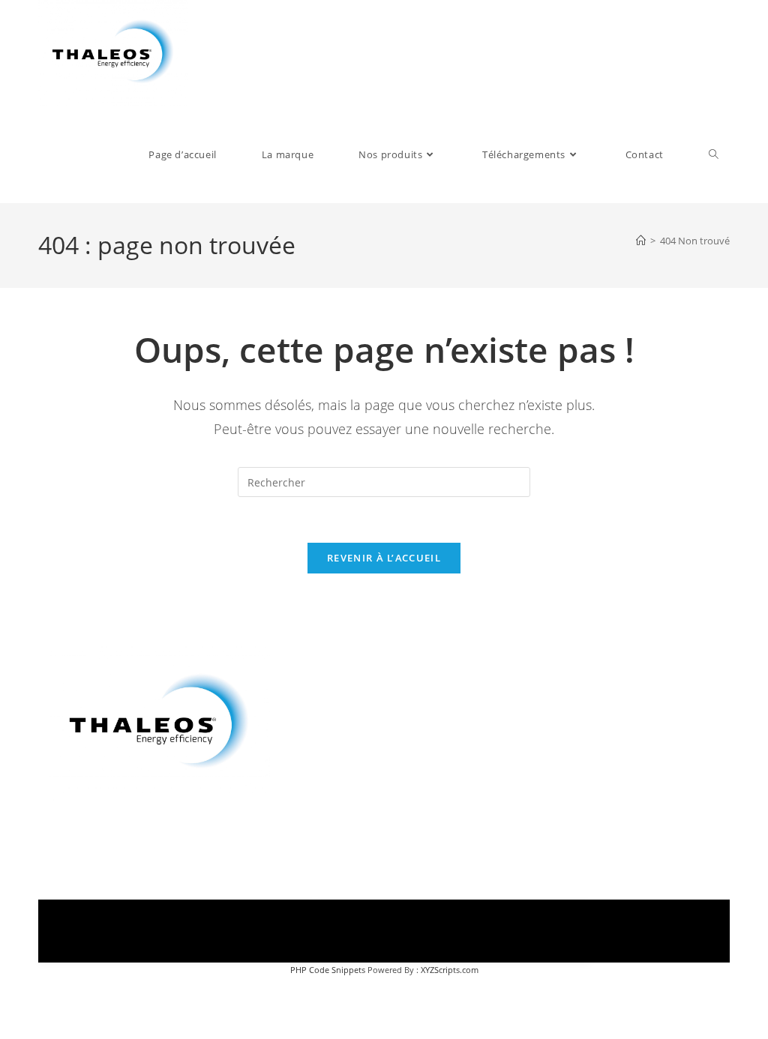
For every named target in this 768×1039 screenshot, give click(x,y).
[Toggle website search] (713, 154)
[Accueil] (641, 240)
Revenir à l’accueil (384, 557)
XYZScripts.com (449, 969)
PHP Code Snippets (327, 969)
